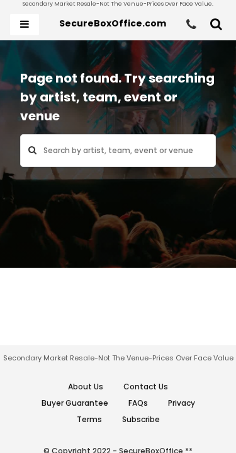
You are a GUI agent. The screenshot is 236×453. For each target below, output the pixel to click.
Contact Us (145, 386)
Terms (89, 419)
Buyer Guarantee (75, 403)
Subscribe (141, 419)
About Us (85, 386)
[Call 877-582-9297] (191, 24)
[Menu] (24, 24)
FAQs (138, 403)
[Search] (216, 24)
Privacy (181, 403)
